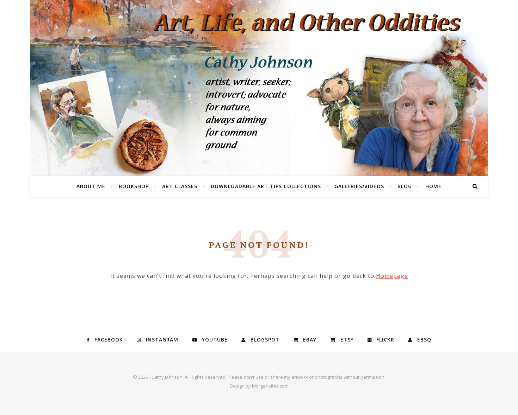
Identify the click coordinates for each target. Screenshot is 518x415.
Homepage (392, 276)
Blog (404, 186)
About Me (90, 186)
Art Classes (179, 186)
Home (433, 186)
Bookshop (134, 186)
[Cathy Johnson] (259, 88)
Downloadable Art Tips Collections (266, 186)
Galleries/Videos (359, 186)
